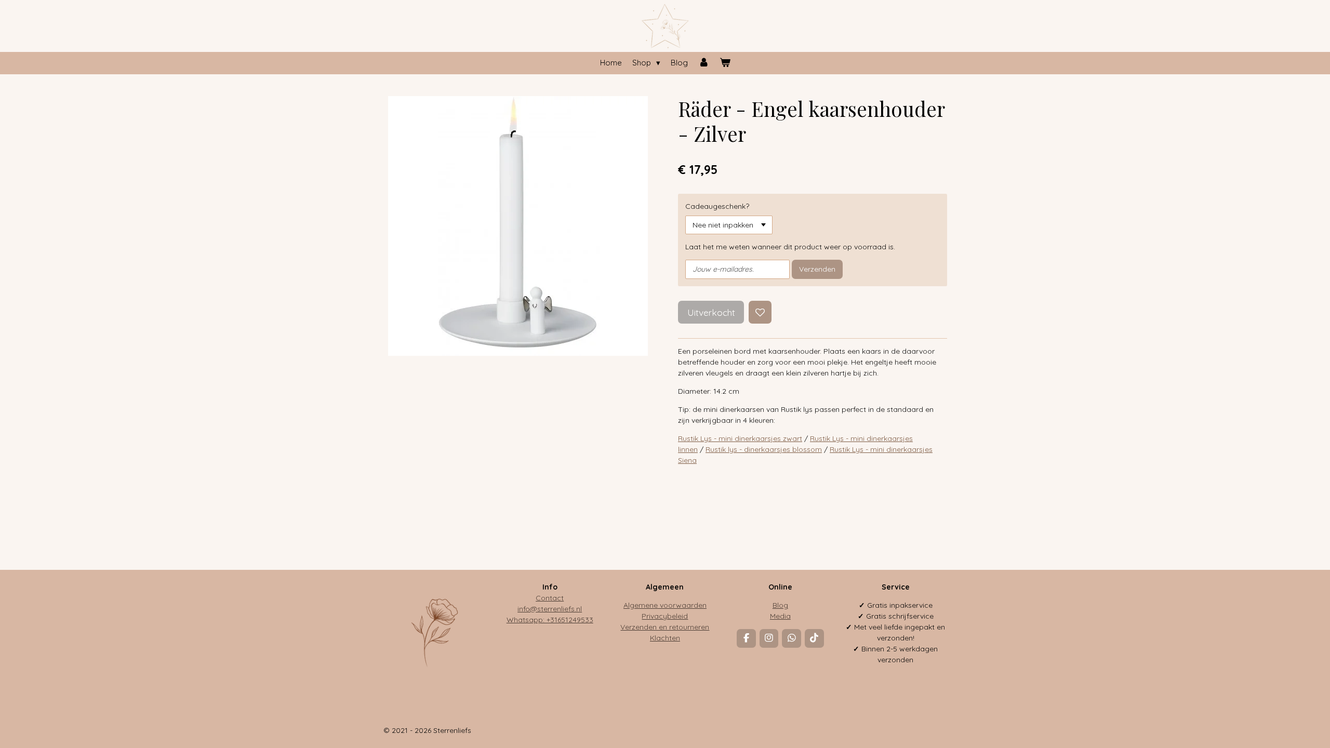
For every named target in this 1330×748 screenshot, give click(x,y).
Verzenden (817, 269)
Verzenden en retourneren (664, 627)
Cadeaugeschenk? (717, 206)
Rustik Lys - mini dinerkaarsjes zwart (740, 438)
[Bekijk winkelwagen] (725, 63)
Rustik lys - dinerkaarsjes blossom (764, 449)
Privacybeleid (665, 616)
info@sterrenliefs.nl (549, 608)
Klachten (665, 638)
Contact (550, 598)
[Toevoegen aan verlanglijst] (760, 312)
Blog (780, 605)
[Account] (703, 63)
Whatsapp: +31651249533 (550, 619)
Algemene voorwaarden (665, 605)
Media (780, 616)
